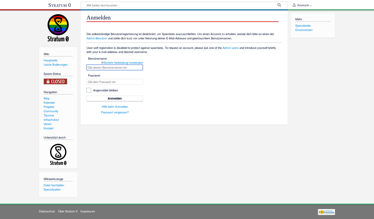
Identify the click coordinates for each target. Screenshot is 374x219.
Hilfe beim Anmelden (115, 106)
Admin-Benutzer (96, 38)
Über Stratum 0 (68, 211)
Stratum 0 (59, 5)
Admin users (230, 48)
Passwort (94, 75)
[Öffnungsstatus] (55, 81)
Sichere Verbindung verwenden (123, 62)
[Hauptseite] (58, 27)
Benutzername (97, 58)
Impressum (87, 211)
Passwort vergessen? (115, 112)
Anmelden (115, 98)
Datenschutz (47, 211)
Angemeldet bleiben (105, 90)
